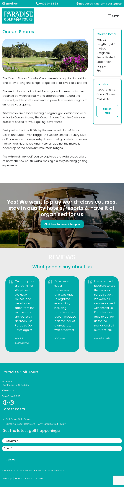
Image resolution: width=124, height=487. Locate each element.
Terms (18, 478)
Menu (116, 15)
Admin (39, 478)
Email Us (11, 3)
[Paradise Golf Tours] (18, 11)
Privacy (29, 478)
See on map (107, 111)
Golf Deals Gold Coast (18, 419)
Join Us (10, 459)
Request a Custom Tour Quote (100, 3)
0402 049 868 (48, 3)
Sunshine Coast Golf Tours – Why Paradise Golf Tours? (36, 423)
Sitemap (7, 478)
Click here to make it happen (62, 224)
